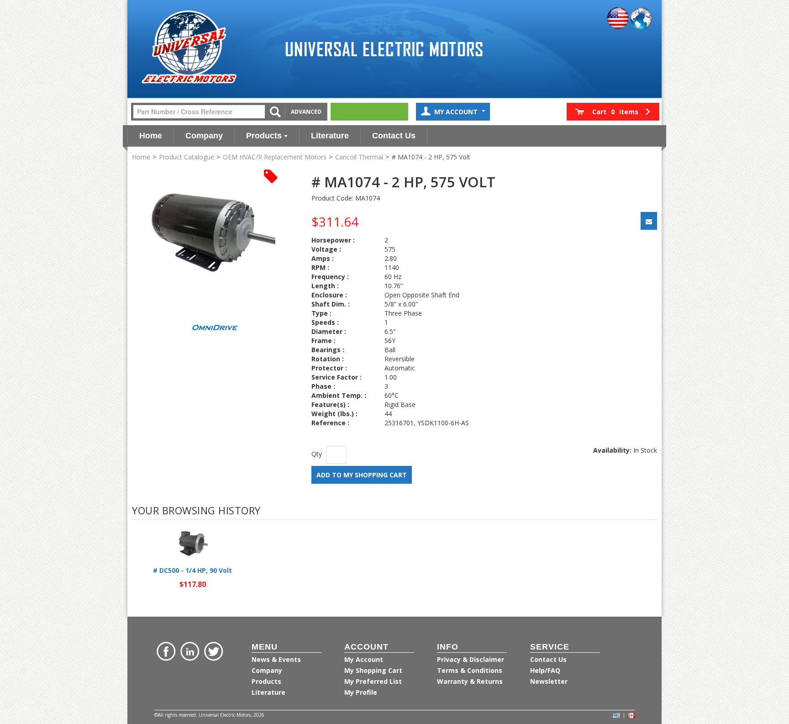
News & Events (276, 659)
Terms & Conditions (469, 670)
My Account (456, 111)
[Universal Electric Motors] (189, 47)
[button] (613, 112)
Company (204, 135)
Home (150, 135)
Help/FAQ (545, 670)
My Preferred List (373, 681)
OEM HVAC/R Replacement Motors (274, 157)
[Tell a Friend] (649, 221)
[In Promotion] (271, 175)
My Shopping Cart (373, 670)
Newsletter (549, 681)
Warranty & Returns (470, 681)
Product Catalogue (186, 157)
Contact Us (394, 135)
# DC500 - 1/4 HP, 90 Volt (192, 570)
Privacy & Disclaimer (470, 659)
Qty (316, 453)
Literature (330, 135)
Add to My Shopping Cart (361, 474)
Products (264, 135)
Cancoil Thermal (359, 157)
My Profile (360, 692)
